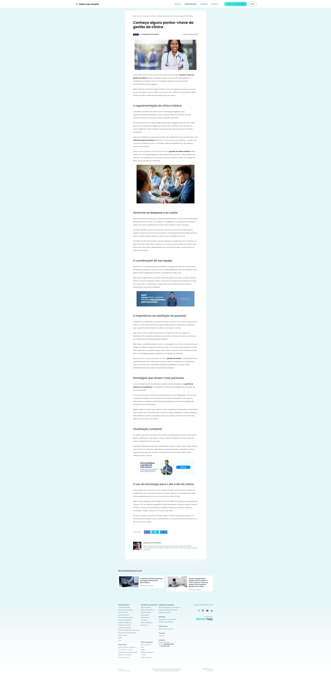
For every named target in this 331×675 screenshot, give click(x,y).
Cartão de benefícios (125, 620)
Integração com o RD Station (168, 619)
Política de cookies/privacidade (124, 670)
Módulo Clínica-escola (166, 629)
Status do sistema (124, 657)
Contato (143, 655)
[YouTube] (207, 610)
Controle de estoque (124, 628)
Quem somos (122, 645)
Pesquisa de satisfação (166, 622)
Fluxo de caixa (122, 635)
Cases (143, 650)
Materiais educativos (147, 652)
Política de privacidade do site (127, 652)
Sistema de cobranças (125, 610)
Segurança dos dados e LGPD (168, 610)
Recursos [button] (178, 4)
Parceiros (214, 4)
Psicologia (144, 620)
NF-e (119, 640)
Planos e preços (146, 645)
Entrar (252, 4)
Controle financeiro (124, 607)
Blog (142, 647)
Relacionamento (146, 612)
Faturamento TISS (123, 615)
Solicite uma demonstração (235, 4)
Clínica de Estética (146, 622)
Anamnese (144, 625)
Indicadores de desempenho (127, 633)
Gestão (152, 16)
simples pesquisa (148, 353)
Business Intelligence (124, 622)
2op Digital (210, 671)
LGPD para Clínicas (164, 612)
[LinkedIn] (212, 610)
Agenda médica (146, 607)
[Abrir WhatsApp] (326, 670)
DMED (120, 638)
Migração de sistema (125, 655)
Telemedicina (145, 617)
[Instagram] (203, 611)
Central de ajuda (146, 657)
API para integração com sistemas (169, 607)
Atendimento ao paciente (149, 605)
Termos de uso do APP (125, 650)
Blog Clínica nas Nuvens (141, 16)
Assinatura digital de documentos (128, 630)
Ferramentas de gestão (125, 617)
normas (136, 126)
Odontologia (145, 615)
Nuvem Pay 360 (123, 612)
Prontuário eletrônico (147, 610)
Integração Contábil (124, 625)
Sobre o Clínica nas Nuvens (126, 647)
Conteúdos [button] (204, 4)
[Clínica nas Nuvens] (86, 4)
